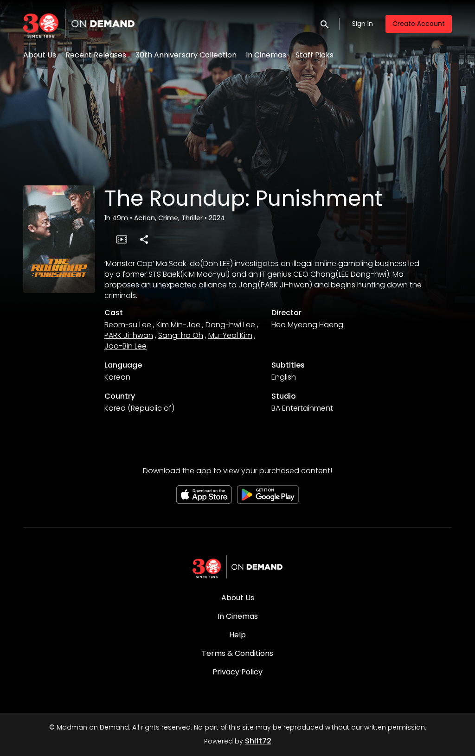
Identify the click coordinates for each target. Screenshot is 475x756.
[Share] (144, 239)
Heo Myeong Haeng (307, 324)
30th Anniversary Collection (186, 55)
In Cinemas (266, 55)
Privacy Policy (237, 672)
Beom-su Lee (127, 324)
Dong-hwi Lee (230, 324)
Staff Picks (314, 55)
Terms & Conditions (237, 653)
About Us (39, 55)
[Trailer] (121, 239)
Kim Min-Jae (178, 324)
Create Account (418, 23)
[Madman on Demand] (237, 566)
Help (237, 634)
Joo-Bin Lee (125, 346)
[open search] (325, 23)
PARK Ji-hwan (128, 335)
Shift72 (258, 741)
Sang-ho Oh (180, 335)
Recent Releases (95, 55)
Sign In (362, 23)
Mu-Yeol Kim (230, 335)
